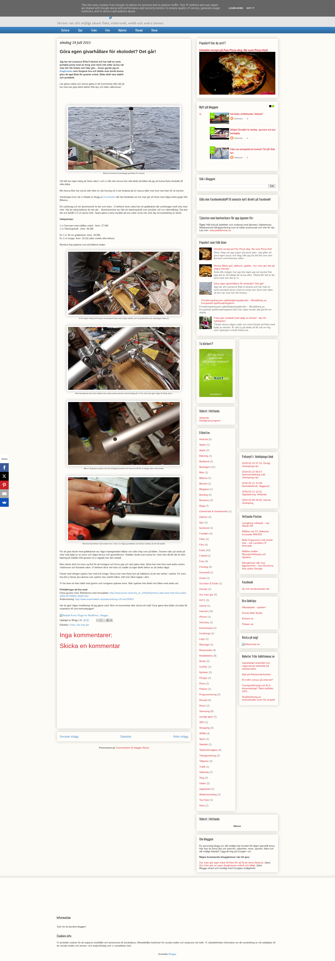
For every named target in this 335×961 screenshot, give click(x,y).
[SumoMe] (4, 502)
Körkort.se (247, 618)
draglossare (66, 71)
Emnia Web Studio (252, 613)
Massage (204, 644)
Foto (107, 30)
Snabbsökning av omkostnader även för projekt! (258, 698)
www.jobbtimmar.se (220, 230)
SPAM (202, 733)
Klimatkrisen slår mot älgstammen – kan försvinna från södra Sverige (257, 565)
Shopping (204, 727)
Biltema (203, 478)
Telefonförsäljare (208, 750)
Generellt (204, 572)
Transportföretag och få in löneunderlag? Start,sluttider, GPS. (258, 688)
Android (203, 439)
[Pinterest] (4, 485)
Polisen (203, 688)
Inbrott (202, 605)
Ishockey (204, 622)
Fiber (202, 539)
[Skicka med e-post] (98, 620)
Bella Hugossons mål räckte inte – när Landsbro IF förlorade (257, 543)
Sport (202, 739)
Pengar (203, 677)
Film (201, 544)
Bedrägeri (204, 467)
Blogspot (204, 489)
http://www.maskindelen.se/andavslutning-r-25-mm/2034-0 (104, 599)
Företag (203, 566)
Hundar (203, 589)
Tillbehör (204, 761)
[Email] (4, 493)
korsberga (204, 633)
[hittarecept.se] (251, 644)
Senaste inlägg (69, 736)
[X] (4, 476)
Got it (250, 8)
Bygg (202, 505)
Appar (202, 444)
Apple (202, 450)
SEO (201, 722)
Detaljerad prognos (209, 420)
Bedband (204, 461)
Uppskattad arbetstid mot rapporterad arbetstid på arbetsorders (256, 665)
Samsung (204, 711)
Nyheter (122, 30)
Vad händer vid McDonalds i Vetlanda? (246, 114)
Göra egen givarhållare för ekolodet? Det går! (239, 283)
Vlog (201, 777)
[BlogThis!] (101, 620)
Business (204, 500)
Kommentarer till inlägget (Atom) (132, 747)
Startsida (125, 736)
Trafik (202, 766)
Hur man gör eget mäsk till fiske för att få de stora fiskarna (231, 862)
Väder (202, 783)
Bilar (201, 472)
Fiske (94, 30)
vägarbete (204, 788)
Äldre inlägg (180, 736)
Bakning (203, 455)
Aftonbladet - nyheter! (254, 607)
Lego (202, 639)
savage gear (206, 716)
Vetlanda (204, 417)
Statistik (203, 744)
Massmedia (205, 650)
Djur (80, 30)
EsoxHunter (109, 197)
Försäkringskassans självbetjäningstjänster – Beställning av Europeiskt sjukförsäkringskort (234, 302)
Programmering (208, 694)
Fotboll (203, 555)
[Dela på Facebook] (108, 620)
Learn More (236, 8)
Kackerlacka (206, 628)
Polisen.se (247, 624)
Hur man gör (83, 625)
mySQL (203, 666)
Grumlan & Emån (208, 583)
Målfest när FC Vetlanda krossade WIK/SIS (255, 533)
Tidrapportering (207, 755)
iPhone (203, 616)
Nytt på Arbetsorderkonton (256, 674)
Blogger (172, 954)
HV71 (202, 600)
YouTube (204, 799)
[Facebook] (4, 467)
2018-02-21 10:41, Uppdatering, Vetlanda (254, 493)
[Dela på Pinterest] (111, 620)
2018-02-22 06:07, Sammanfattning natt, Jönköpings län (254, 474)
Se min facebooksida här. (256, 588)
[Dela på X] (104, 620)
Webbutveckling (208, 794)
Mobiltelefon (206, 655)
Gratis (202, 578)
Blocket (203, 483)
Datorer (65, 30)
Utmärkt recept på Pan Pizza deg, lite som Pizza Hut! (233, 50)
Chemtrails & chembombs (213, 511)
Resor (154, 30)
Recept (139, 30)
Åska (202, 805)
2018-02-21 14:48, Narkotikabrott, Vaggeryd (255, 484)
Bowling (203, 494)
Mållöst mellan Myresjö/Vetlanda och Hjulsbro (254, 554)
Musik (202, 661)
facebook (204, 527)
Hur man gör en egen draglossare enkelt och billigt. (227, 865)
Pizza (202, 683)
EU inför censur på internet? (257, 679)
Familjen (204, 533)
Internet (203, 611)
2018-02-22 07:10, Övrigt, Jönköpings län (256, 464)
